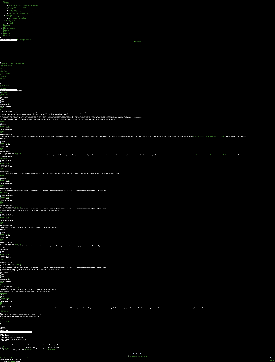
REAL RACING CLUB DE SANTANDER (16, 7)
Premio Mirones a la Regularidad (18, 18)
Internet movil (7, 348)
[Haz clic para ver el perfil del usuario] (1, 108)
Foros (7, 2)
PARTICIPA (9, 15)
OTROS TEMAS (10, 20)
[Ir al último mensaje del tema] (3, 346)
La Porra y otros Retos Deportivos (18, 17)
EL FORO (8, 4)
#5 (1, 187)
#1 (1, 109)
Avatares (8, 33)
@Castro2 (18, 153)
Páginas (7, 25)
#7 (1, 224)
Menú (3, 67)
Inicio (1, 82)
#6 (1, 204)
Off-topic (11, 22)
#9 (1, 261)
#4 (1, 170)
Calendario (8, 27)
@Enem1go (18, 264)
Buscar (7, 30)
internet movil (4, 94)
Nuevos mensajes (10, 28)
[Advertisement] (137, 52)
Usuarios (7, 35)
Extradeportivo (13, 10)
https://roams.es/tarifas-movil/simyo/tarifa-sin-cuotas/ (209, 136)
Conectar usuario (7, 65)
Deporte (11, 23)
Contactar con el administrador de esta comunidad (15, 358)
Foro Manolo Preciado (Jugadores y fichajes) (21, 12)
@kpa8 (17, 288)
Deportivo (11, 9)
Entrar (21, 40)
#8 (1, 241)
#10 (1, 284)
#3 (1, 150)
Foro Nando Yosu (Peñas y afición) (18, 13)
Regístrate (28, 40)
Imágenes (8, 32)
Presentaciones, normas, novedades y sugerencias (23, 5)
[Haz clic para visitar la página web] (3, 131)
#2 (1, 133)
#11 (1, 304)
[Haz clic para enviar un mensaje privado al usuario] (2, 108)
